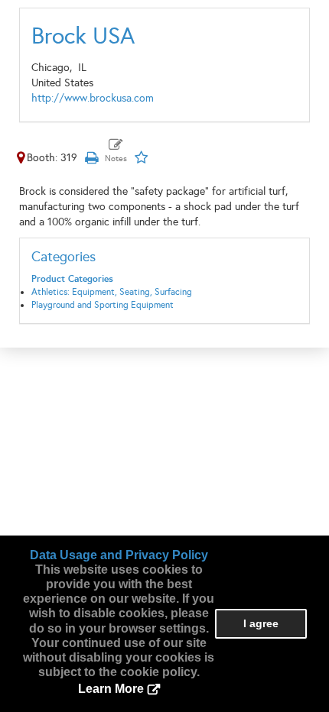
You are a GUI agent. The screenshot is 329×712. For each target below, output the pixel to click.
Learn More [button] (111, 688)
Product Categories (72, 279)
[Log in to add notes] (116, 151)
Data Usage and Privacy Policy (119, 555)
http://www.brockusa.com (92, 98)
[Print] (91, 157)
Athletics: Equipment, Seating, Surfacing (111, 291)
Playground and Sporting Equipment (102, 304)
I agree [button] (261, 623)
